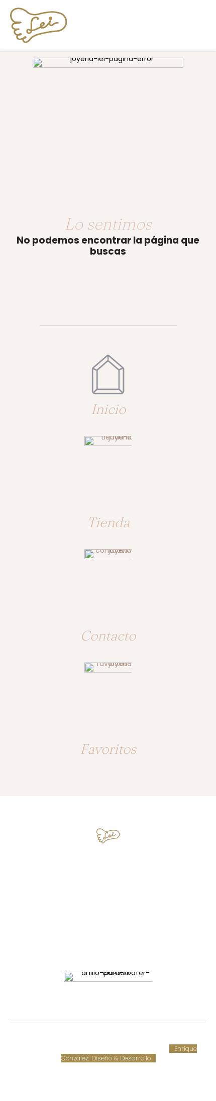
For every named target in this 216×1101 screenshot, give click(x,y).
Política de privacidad (92, 1048)
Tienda (108, 522)
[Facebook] (98, 940)
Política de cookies (165, 1039)
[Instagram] (117, 940)
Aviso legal (36, 1048)
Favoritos (108, 748)
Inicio (108, 408)
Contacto (108, 635)
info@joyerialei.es (108, 908)
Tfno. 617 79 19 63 (108, 870)
